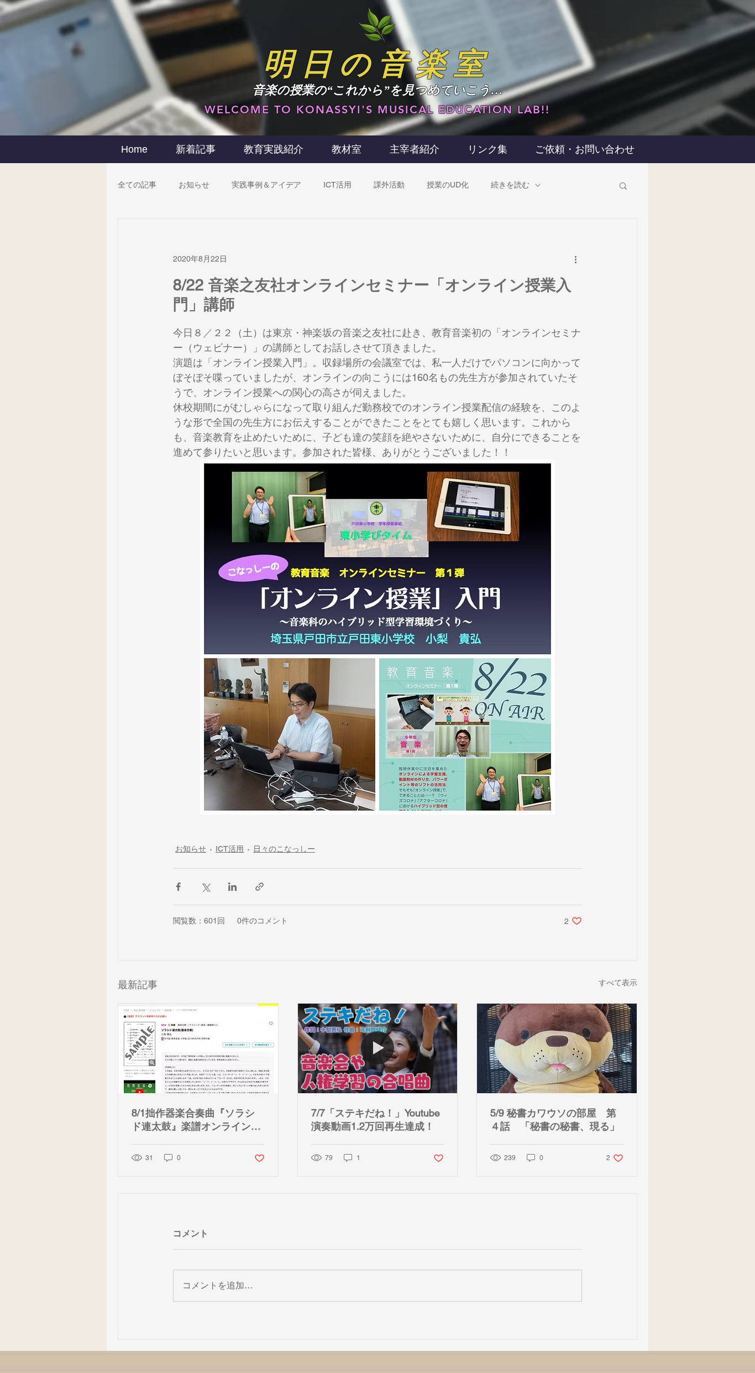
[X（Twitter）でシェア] (205, 886)
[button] (414, 149)
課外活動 (389, 184)
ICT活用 (337, 184)
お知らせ (194, 184)
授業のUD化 (448, 184)
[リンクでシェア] (259, 886)
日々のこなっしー (284, 848)
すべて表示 (618, 982)
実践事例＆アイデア (266, 184)
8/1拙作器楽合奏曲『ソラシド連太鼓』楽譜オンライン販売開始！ (196, 1120)
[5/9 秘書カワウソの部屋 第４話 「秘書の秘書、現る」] (557, 1048)
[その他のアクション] (575, 258)
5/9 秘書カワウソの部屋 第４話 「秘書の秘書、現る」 (555, 1119)
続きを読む (510, 184)
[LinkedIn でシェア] (232, 886)
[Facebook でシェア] (178, 886)
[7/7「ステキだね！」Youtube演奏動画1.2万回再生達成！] (378, 1048)
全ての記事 (137, 184)
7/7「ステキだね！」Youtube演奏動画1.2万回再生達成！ (375, 1119)
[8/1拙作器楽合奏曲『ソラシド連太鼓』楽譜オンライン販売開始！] (198, 1048)
